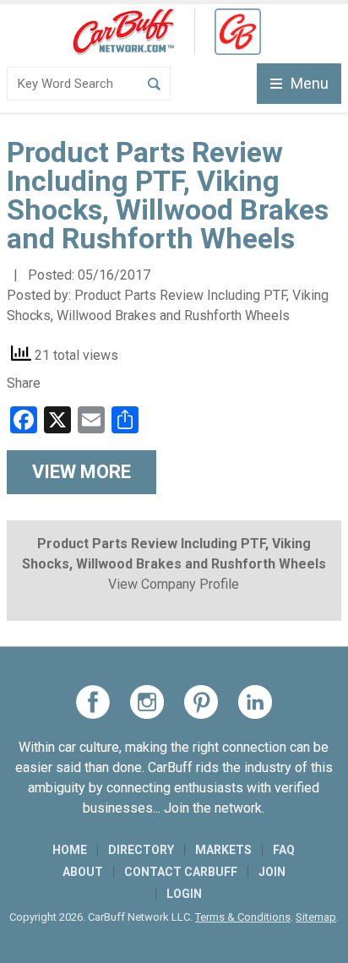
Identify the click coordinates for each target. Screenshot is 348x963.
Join (271, 872)
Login (184, 894)
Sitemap (316, 917)
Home (69, 850)
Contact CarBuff (180, 872)
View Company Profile (173, 584)
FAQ (284, 850)
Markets (223, 850)
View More (81, 471)
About (83, 872)
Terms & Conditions (243, 917)
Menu (310, 83)
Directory (141, 850)
